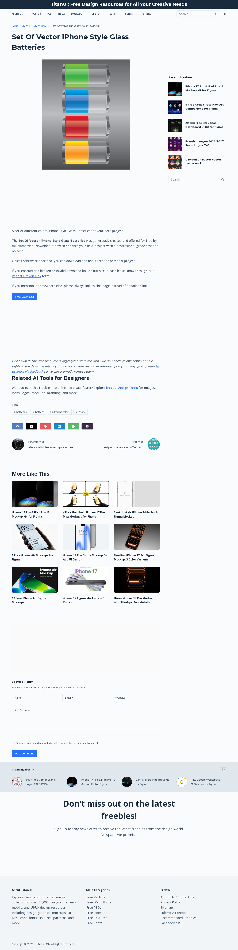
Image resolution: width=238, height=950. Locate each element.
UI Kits (95, 13)
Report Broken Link (26, 276)
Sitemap (166, 907)
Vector (36, 13)
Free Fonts (94, 923)
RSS (180, 923)
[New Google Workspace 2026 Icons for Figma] (181, 782)
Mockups (76, 13)
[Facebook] (17, 426)
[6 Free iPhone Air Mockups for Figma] (35, 537)
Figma (61, 13)
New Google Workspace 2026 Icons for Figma (205, 782)
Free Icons (94, 913)
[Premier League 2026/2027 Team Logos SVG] (175, 144)
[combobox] (193, 179)
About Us (167, 897)
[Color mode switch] (225, 14)
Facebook (167, 923)
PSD (49, 13)
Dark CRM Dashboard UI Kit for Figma (152, 782)
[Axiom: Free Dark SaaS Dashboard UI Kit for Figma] (175, 125)
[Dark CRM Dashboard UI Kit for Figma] (127, 782)
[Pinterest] (45, 426)
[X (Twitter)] (31, 426)
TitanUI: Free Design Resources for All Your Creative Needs (119, 4)
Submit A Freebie (173, 913)
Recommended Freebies (178, 918)
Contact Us (186, 897)
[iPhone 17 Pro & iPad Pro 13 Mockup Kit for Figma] (35, 494)
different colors (60, 412)
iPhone (80, 412)
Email (69, 697)
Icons (112, 13)
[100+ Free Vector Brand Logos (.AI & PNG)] (17, 782)
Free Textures (96, 918)
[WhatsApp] (73, 426)
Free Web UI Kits (98, 902)
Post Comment (24, 753)
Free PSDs (93, 907)
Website (120, 697)
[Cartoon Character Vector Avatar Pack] (175, 162)
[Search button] (216, 14)
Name (19, 697)
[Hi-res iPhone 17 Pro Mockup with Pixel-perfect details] (137, 580)
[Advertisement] (85, 198)
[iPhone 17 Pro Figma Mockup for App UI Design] (86, 537)
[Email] (87, 426)
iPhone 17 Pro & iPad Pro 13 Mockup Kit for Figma (98, 782)
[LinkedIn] (59, 426)
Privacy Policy (170, 902)
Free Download (24, 296)
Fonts (129, 13)
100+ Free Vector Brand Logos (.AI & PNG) (40, 782)
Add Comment (24, 710)
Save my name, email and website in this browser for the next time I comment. (57, 743)
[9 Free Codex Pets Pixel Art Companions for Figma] (175, 107)
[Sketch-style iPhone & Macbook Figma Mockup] (137, 494)
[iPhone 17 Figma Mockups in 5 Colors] (86, 580)
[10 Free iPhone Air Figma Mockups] (35, 580)
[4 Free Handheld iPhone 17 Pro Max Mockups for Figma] (86, 494)
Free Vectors (95, 897)
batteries (20, 412)
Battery (38, 412)
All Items (17, 13)
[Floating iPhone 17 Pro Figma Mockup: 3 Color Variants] (137, 537)
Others (146, 13)
